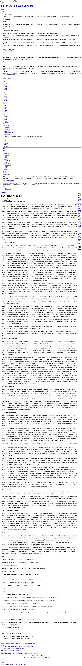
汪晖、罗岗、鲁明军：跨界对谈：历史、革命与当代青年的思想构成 (79, 221)
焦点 (7, 650)
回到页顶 (2, 662)
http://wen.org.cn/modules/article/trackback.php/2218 (20, 638)
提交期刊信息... (8, 134)
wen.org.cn (2, 9)
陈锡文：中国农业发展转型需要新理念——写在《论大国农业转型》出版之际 (17, 646)
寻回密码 (6, 146)
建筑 (6, 99)
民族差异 (21, 201)
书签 (18, 650)
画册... (76, 178)
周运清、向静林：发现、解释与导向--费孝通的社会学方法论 (27, 643)
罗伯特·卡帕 (7, 160)
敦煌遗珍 (7, 153)
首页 (4, 11)
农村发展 (25, 201)
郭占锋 (6, 201)
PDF (16, 650)
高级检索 (2, 2)
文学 (6, 85)
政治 (6, 107)
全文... (60, 33)
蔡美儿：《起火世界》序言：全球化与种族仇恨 (79, 202)
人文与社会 (4, 198)
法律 (6, 110)
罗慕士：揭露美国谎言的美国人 (8, 643)
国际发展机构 (16, 201)
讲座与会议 (7, 129)
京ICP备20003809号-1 (13, 664)
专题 (4, 28)
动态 (4, 123)
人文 (6, 83)
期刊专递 (7, 131)
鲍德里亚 (7, 163)
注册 (4, 24)
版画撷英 (7, 166)
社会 (6, 105)
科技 (6, 116)
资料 (6, 119)
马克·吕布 (7, 162)
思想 (6, 86)
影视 (6, 96)
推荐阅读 (7, 122)
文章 (4, 77)
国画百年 (7, 155)
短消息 (10, 650)
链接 (4, 186)
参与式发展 (10, 201)
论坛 (11, 24)
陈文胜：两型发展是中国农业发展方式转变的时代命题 (12, 648)
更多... (6, 169)
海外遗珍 (7, 156)
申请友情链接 (8, 189)
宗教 (6, 89)
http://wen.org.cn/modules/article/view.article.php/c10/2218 (21, 636)
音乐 (6, 100)
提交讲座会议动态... (9, 132)
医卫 (6, 111)
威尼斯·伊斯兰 (8, 165)
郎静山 (6, 167)
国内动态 (7, 127)
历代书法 (7, 157)
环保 (6, 118)
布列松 (6, 159)
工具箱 (4, 650)
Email (13, 650)
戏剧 (6, 97)
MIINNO (7, 664)
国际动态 (7, 128)
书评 (6, 121)
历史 (6, 88)
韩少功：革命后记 (79, 210)
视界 (4, 148)
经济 (6, 108)
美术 (6, 94)
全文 (27, 59)
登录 (4, 138)
